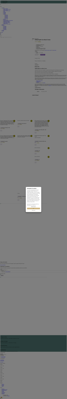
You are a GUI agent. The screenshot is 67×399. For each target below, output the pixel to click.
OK (33, 208)
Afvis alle (33, 210)
